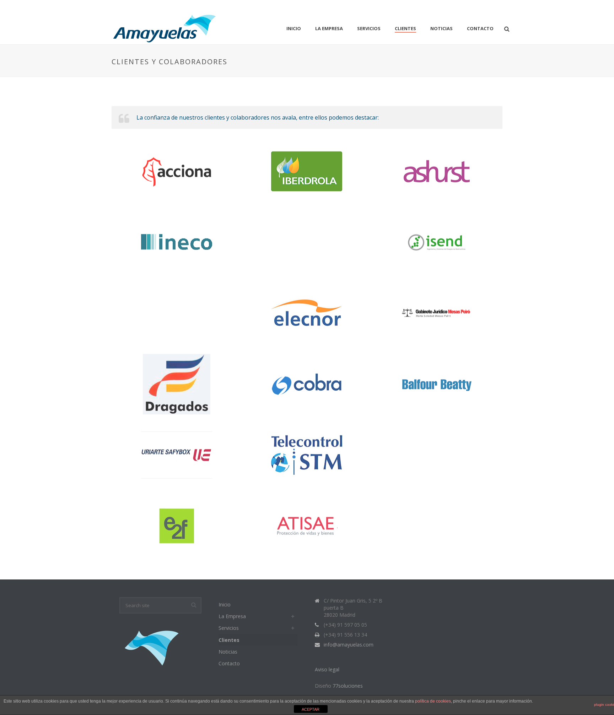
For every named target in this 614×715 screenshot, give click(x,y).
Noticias (441, 28)
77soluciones (348, 685)
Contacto (480, 28)
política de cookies (433, 701)
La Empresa (329, 28)
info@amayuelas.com (348, 645)
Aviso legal (327, 669)
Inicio (293, 28)
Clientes (405, 28)
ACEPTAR (310, 709)
